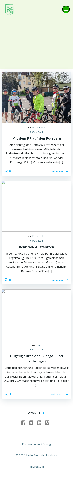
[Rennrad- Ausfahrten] (36, 206)
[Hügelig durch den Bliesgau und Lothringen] (36, 315)
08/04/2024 (36, 131)
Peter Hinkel (38, 127)
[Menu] (66, 9)
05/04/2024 (36, 240)
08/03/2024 (36, 349)
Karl (39, 345)
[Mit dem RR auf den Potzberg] (36, 97)
